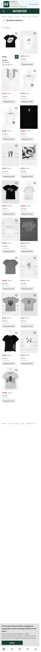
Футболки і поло (31, 423)
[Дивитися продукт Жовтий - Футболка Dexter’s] (29, 304)
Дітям (24, 16)
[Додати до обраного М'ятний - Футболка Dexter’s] (35, 183)
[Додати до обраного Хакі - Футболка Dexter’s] (35, 221)
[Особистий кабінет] (36, 649)
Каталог (18, 16)
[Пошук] (4, 11)
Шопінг (11, 16)
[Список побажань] (28, 649)
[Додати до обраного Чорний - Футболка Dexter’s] (16, 33)
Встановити (34, 4)
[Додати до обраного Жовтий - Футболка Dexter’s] (35, 295)
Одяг (30, 16)
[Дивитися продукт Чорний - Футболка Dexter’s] (29, 117)
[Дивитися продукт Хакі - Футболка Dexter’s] (29, 229)
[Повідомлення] (36, 11)
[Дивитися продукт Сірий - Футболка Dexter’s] (10, 379)
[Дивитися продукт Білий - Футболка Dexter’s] (29, 42)
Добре (12, 643)
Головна (4, 16)
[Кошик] (20, 649)
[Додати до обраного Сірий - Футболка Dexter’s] (16, 295)
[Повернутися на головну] (20, 11)
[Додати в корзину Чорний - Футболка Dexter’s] (17, 57)
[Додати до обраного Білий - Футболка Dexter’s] (35, 33)
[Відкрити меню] (12, 649)
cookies (27, 626)
